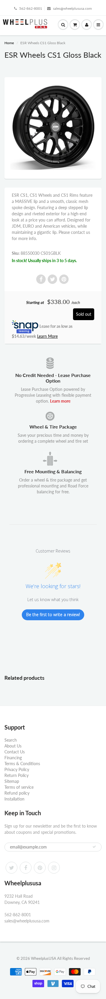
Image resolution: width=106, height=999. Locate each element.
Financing (13, 757)
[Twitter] (11, 868)
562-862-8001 (30, 8)
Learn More (47, 336)
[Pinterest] (40, 868)
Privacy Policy (16, 769)
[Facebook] (26, 868)
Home (9, 43)
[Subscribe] (94, 846)
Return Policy (16, 775)
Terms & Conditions (22, 763)
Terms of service (19, 787)
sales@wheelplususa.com (72, 8)
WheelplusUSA (43, 958)
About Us (12, 745)
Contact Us (14, 751)
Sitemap (11, 781)
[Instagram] (54, 868)
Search (10, 739)
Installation (14, 798)
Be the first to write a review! (53, 614)
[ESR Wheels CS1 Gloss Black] (53, 127)
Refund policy (16, 792)
